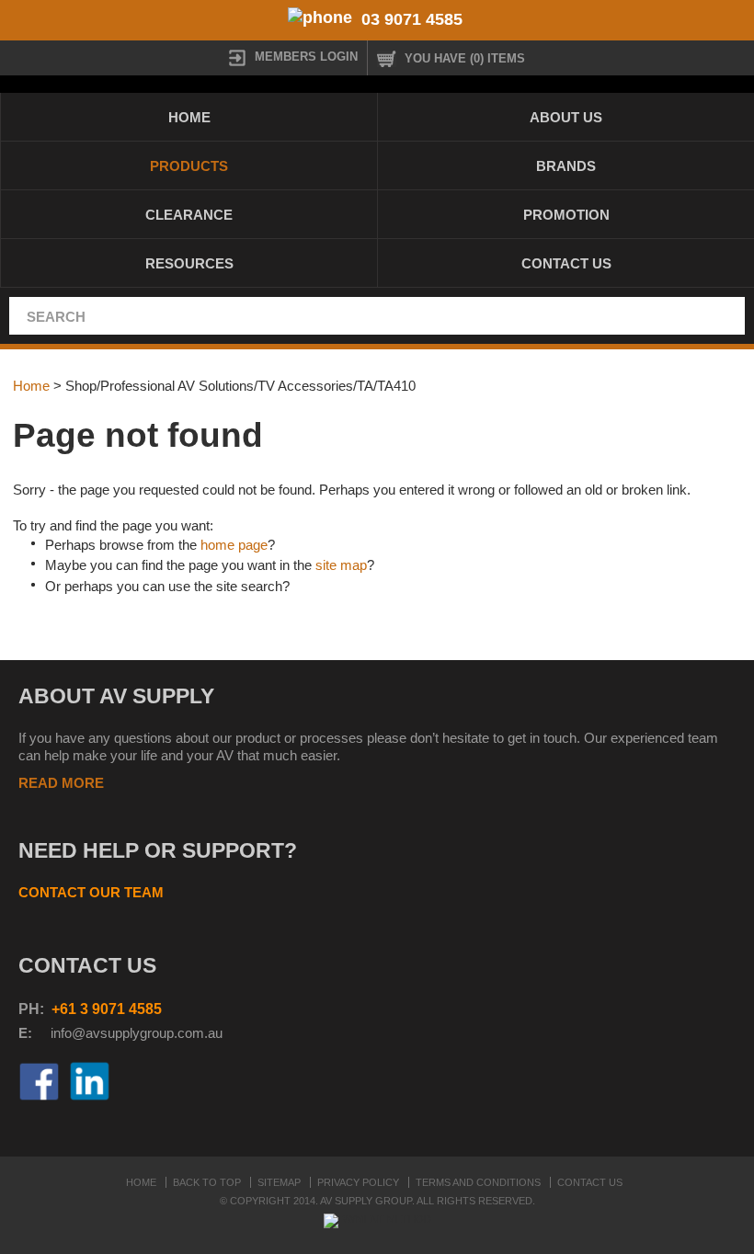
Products (189, 166)
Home (189, 117)
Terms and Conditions (478, 1182)
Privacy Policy (358, 1182)
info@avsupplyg (99, 1033)
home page (234, 545)
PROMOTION (566, 214)
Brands (566, 166)
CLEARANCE (189, 214)
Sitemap (279, 1182)
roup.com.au (185, 1033)
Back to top (207, 1182)
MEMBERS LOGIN (306, 56)
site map (341, 565)
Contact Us (566, 263)
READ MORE (61, 783)
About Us (566, 117)
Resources (189, 263)
